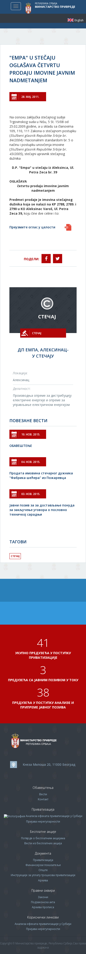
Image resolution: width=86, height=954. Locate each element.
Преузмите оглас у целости (32, 227)
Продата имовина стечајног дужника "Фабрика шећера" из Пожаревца (41, 475)
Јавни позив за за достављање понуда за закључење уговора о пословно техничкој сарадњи (42, 510)
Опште (43, 870)
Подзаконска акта (43, 902)
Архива (43, 880)
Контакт (43, 799)
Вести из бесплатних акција (43, 843)
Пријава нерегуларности (43, 821)
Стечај (15, 556)
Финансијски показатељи (43, 865)
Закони (43, 897)
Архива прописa (43, 907)
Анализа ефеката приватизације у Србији (54, 816)
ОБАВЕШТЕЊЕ (20, 445)
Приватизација (43, 860)
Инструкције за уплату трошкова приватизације (43, 875)
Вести (43, 794)
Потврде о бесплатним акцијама (43, 838)
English (71, 20)
